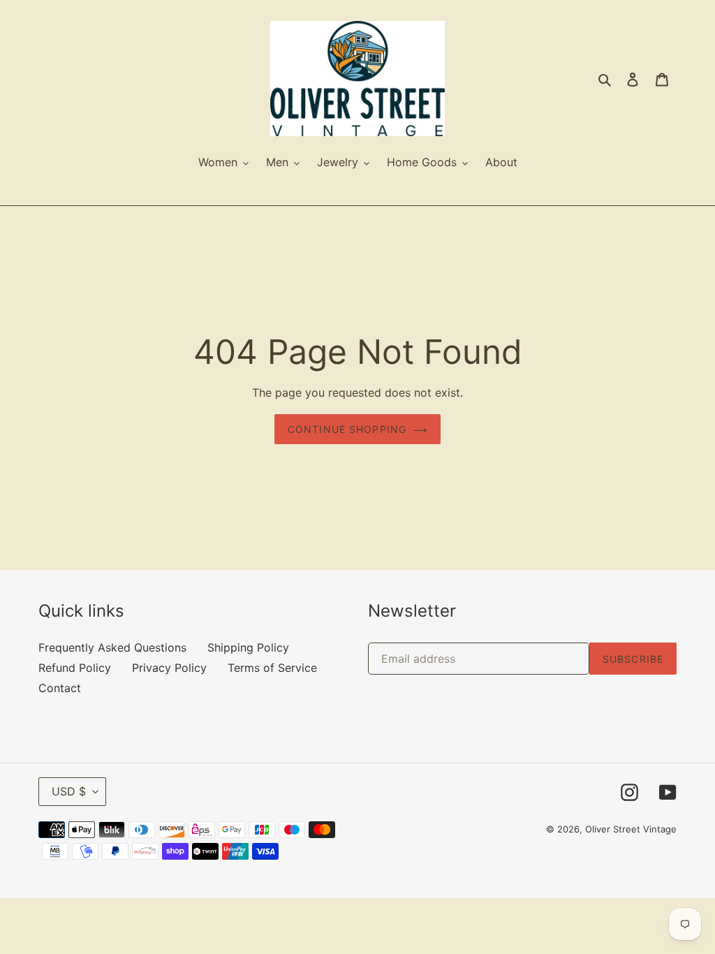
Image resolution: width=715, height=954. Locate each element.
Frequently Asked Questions (112, 647)
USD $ (69, 791)
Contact (59, 688)
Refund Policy (74, 668)
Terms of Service (272, 668)
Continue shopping (347, 429)
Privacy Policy (169, 668)
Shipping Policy (248, 647)
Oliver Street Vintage (631, 829)
